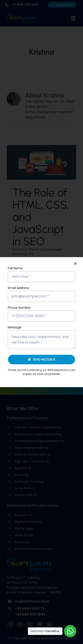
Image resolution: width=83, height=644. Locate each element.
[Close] (75, 264)
